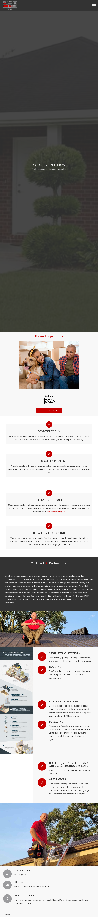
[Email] (7, 884)
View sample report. (56, 512)
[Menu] (93, 5)
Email (18, 881)
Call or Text (24, 870)
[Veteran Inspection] (10, 5)
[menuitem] (93, 5)
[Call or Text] (7, 873)
